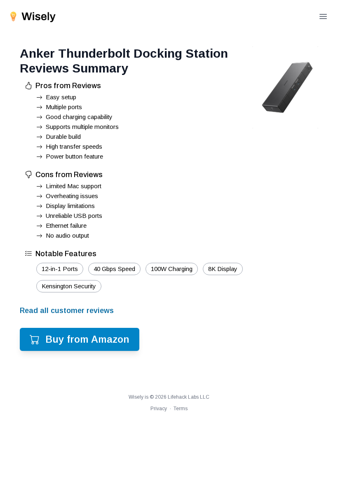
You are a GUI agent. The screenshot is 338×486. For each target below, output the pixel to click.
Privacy (158, 408)
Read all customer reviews (67, 310)
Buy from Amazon (87, 339)
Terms (181, 408)
